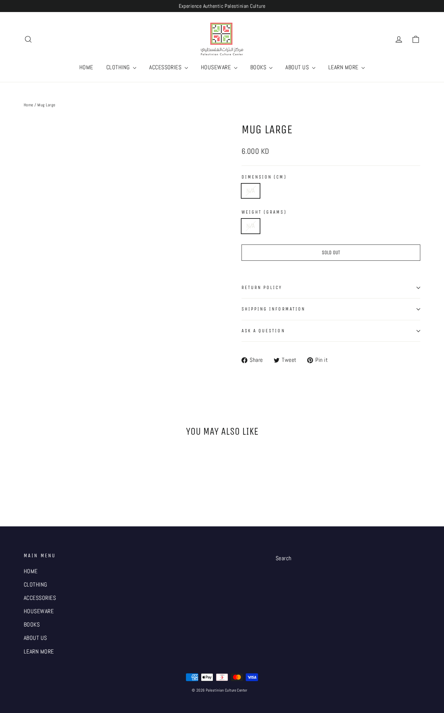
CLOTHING (118, 67)
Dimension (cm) (264, 177)
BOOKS (259, 67)
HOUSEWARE (216, 67)
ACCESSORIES (166, 67)
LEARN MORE (344, 67)
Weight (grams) (264, 212)
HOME (86, 67)
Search (284, 558)
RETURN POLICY (262, 287)
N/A (250, 191)
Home (28, 105)
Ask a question (263, 331)
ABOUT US (297, 67)
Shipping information (273, 309)
